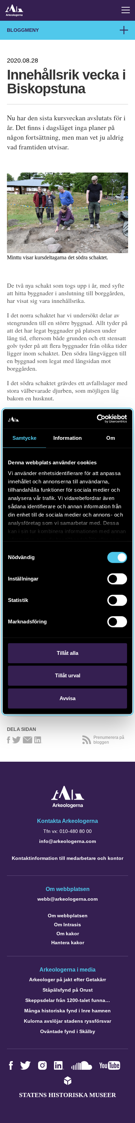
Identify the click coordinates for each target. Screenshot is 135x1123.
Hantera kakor (67, 942)
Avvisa (67, 698)
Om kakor (67, 933)
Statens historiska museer (67, 1095)
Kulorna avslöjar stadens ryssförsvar (67, 1021)
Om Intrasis (67, 924)
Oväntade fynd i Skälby (67, 1031)
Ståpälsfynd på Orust (68, 989)
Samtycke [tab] (24, 438)
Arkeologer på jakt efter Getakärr (67, 979)
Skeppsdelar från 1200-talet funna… (67, 1000)
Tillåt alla (67, 653)
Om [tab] (110, 438)
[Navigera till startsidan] (67, 806)
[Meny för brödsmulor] (124, 30)
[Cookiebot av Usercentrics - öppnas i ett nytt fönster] (97, 418)
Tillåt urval (67, 675)
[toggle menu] (126, 10)
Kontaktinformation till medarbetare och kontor (67, 858)
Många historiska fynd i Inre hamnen (67, 1010)
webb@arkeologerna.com (67, 899)
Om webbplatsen (68, 915)
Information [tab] (67, 438)
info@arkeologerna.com (67, 841)
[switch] (117, 578)
